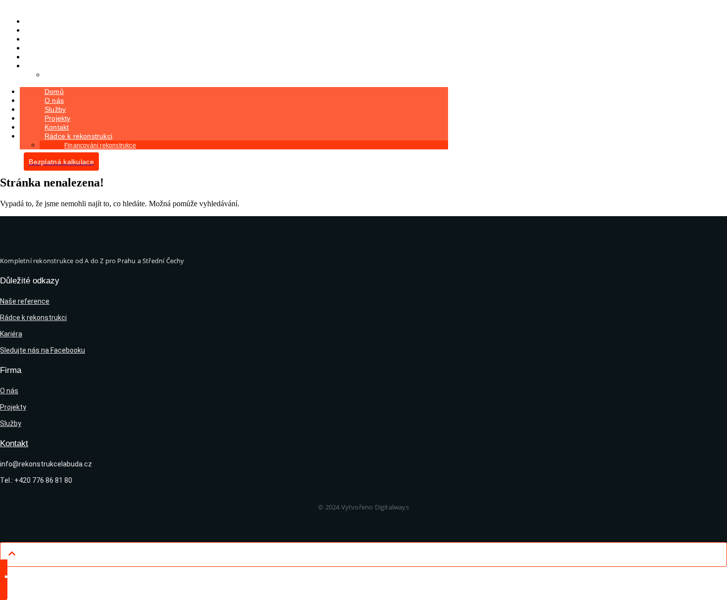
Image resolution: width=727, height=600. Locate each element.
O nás (54, 100)
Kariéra (11, 334)
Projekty (58, 118)
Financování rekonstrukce (85, 75)
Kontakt (57, 127)
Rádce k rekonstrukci (62, 66)
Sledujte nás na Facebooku (42, 350)
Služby (55, 109)
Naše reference (24, 301)
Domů (54, 91)
